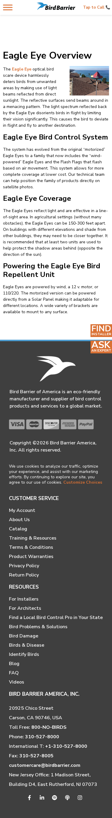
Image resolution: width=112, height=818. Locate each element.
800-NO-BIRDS (49, 727)
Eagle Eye (21, 69)
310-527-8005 (36, 756)
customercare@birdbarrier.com (44, 765)
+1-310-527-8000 (66, 746)
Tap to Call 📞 (96, 7)
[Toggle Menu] (8, 7)
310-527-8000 (42, 737)
